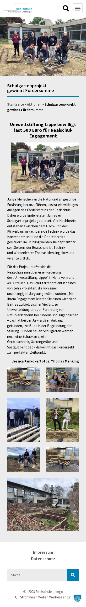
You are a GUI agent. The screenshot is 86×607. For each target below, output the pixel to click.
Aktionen (34, 104)
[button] (66, 8)
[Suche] (73, 575)
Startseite (15, 104)
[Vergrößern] (72, 148)
